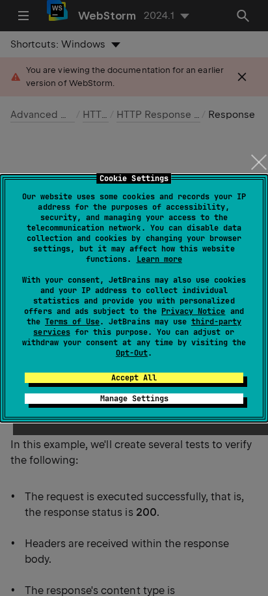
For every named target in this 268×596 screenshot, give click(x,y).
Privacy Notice (193, 311)
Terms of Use (72, 322)
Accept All (134, 378)
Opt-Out (132, 353)
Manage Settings (134, 398)
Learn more (159, 259)
